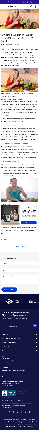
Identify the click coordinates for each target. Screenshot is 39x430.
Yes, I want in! (28, 222)
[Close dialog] (36, 206)
